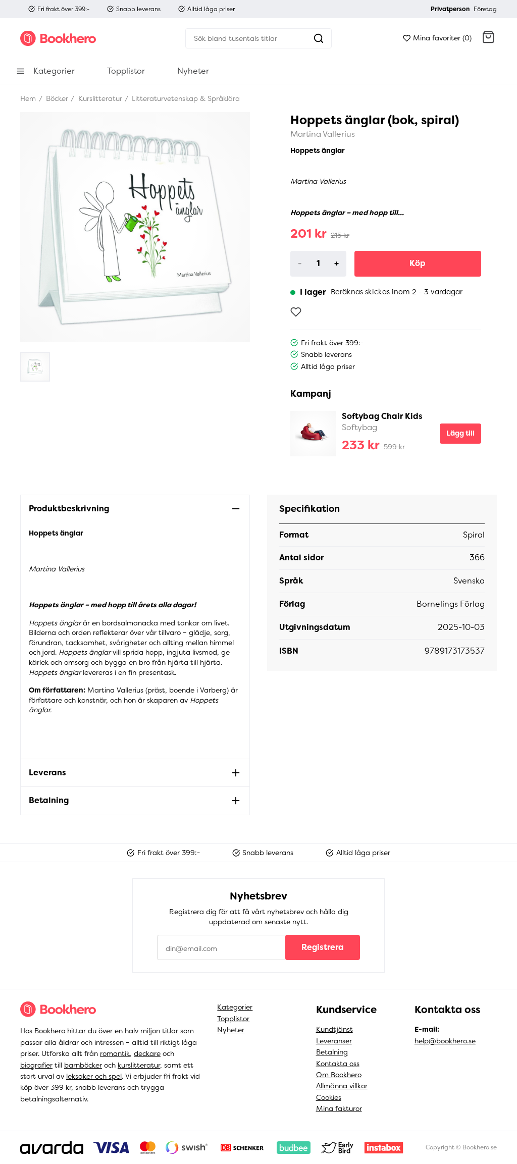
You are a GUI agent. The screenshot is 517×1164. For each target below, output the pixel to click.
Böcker (56, 98)
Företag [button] (485, 9)
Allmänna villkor (342, 1085)
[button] (488, 38)
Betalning (332, 1051)
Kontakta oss (337, 1063)
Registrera (322, 947)
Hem (28, 98)
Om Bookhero (338, 1074)
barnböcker (83, 1065)
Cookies (328, 1097)
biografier (36, 1065)
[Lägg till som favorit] (295, 312)
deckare (147, 1053)
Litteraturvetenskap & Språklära (185, 98)
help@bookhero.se (445, 1040)
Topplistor (233, 1018)
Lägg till (460, 433)
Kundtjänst (334, 1029)
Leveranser (334, 1040)
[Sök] (318, 38)
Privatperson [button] (450, 9)
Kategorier (234, 1007)
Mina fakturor (339, 1108)
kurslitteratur (139, 1065)
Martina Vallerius (322, 134)
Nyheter (230, 1029)
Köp (417, 263)
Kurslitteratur (99, 98)
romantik (115, 1053)
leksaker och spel (94, 1076)
